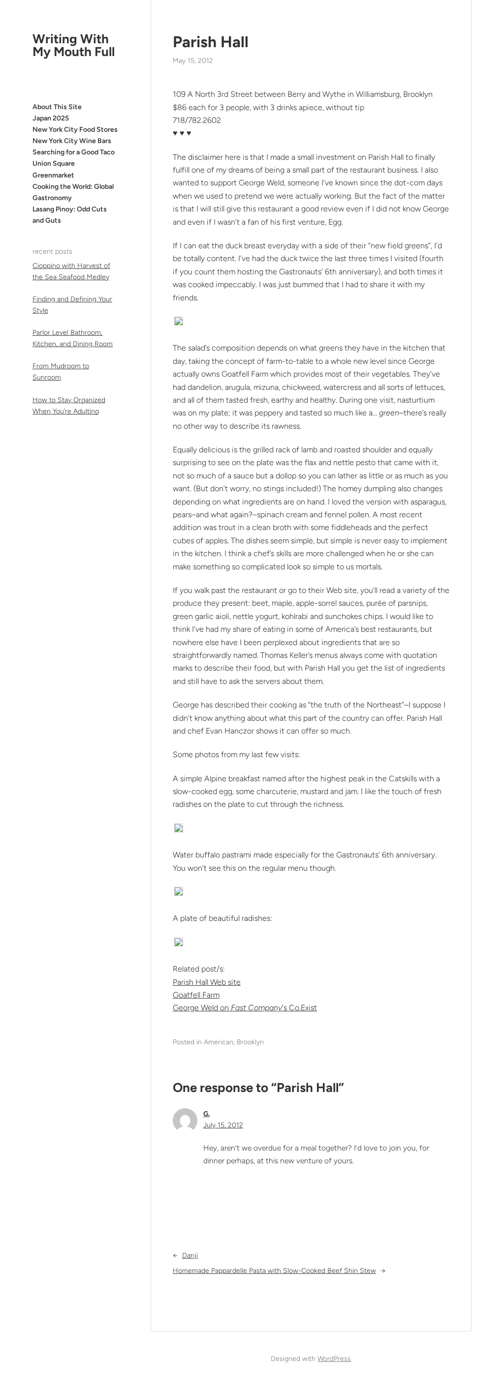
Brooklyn (250, 1042)
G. (206, 1114)
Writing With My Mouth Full (73, 45)
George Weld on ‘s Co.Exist (245, 1007)
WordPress (334, 1359)
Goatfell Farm (196, 995)
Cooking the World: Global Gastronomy (73, 192)
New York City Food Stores (75, 129)
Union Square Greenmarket (53, 169)
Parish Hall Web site (207, 982)
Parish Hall (211, 41)
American (218, 1042)
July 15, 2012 (223, 1125)
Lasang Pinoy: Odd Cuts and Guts (69, 215)
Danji (190, 1255)
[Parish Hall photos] (178, 322)
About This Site (57, 107)
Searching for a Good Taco (73, 152)
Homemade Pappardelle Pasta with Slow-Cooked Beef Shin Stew (274, 1271)
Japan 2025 (50, 118)
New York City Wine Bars (71, 141)
